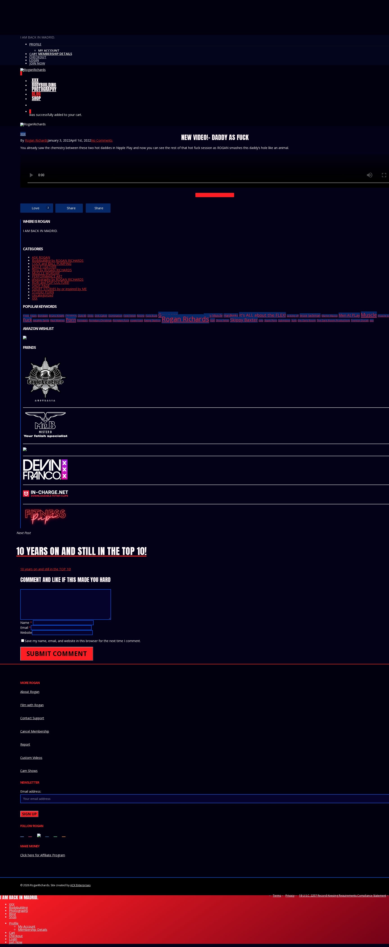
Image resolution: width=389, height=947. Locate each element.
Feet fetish (129, 315)
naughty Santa (41, 320)
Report (25, 744)
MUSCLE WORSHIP (46, 273)
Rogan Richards (36, 140)
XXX (23, 134)
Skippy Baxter (244, 319)
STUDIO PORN (43, 292)
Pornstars (82, 320)
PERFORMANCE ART (47, 276)
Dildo (90, 315)
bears (33, 315)
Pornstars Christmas (100, 320)
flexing (141, 315)
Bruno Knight (56, 315)
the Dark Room (307, 320)
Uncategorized (42, 295)
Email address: (30, 791)
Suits (294, 320)
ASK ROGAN (41, 257)
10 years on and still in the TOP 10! (45, 569)
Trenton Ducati (360, 320)
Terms (277, 895)
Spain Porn (270, 320)
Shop (12, 917)
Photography (18, 911)
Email (25, 627)
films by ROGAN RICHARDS (52, 270)
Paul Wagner (57, 320)
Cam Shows (29, 771)
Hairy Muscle (213, 315)
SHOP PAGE (41, 286)
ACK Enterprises (80, 885)
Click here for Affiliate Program (42, 855)
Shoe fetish (222, 320)
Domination (115, 315)
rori (212, 320)
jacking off (293, 315)
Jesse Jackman (310, 315)
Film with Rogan (32, 705)
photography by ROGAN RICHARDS (58, 279)
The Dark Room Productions (333, 320)
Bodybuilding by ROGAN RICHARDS (58, 260)
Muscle (369, 314)
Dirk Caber (101, 315)
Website (26, 632)
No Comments (102, 140)
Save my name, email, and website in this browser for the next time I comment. (83, 641)
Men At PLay (349, 315)
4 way (26, 315)
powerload (136, 320)
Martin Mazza (329, 315)
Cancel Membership (34, 731)
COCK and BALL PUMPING (51, 264)
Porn (71, 319)
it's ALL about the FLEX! (262, 315)
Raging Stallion (152, 320)
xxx (372, 320)
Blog (12, 914)
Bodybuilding (18, 907)
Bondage (43, 315)
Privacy (289, 895)
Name (26, 622)
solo (261, 320)
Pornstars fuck (121, 320)
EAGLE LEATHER (44, 267)
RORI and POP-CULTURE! (50, 282)
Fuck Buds (151, 315)
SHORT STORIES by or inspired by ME (59, 289)
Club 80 (82, 315)
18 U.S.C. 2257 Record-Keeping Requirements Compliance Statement (342, 895)
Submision (284, 320)
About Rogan (29, 692)
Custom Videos (31, 757)
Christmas (71, 315)
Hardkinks (231, 315)
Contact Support (32, 718)
